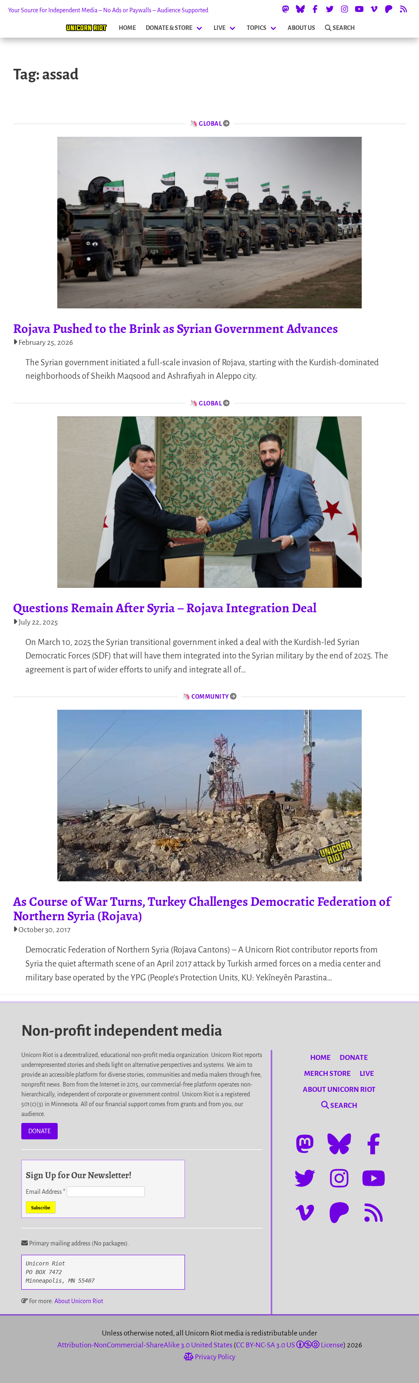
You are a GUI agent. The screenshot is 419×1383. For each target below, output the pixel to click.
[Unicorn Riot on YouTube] (359, 9)
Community (210, 696)
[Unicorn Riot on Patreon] (388, 9)
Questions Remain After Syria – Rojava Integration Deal (164, 608)
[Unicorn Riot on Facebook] (315, 9)
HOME (127, 28)
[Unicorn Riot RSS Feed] (403, 9)
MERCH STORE (327, 1073)
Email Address (45, 1191)
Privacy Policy (214, 1357)
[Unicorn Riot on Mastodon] (285, 9)
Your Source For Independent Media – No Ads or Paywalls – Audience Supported (108, 10)
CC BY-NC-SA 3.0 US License (289, 1345)
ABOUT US (301, 28)
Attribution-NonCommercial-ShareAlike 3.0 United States (144, 1345)
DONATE (39, 1131)
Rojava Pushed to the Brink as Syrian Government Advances (175, 328)
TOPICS (256, 28)
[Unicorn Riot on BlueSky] (300, 9)
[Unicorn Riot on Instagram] (344, 9)
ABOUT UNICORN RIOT (339, 1089)
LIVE (219, 28)
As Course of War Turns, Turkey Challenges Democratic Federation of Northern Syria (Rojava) (201, 908)
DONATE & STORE (169, 28)
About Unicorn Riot (78, 1301)
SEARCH (344, 28)
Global (210, 123)
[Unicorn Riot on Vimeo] (374, 9)
